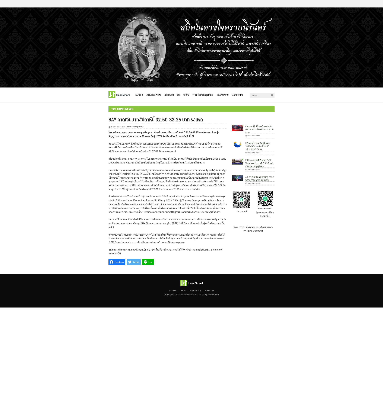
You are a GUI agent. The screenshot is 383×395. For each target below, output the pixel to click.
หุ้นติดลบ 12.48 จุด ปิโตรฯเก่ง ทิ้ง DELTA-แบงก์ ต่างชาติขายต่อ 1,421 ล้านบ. (259, 129)
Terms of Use (209, 290)
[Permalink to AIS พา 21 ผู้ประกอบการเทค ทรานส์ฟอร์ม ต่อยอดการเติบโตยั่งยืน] (237, 178)
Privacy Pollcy (195, 290)
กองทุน (186, 95)
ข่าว (178, 95)
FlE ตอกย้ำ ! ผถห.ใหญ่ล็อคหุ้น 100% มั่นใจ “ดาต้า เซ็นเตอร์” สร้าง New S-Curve (257, 146)
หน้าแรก (139, 95)
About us (172, 290)
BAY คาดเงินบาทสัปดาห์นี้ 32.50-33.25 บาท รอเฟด (155, 119)
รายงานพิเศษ (222, 95)
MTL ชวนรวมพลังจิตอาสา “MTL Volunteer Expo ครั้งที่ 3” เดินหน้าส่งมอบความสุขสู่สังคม (259, 163)
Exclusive (153, 95)
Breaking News (136, 126)
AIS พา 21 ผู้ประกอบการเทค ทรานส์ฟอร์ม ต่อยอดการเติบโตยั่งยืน (259, 178)
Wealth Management (202, 95)
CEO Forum (237, 95)
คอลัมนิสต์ (169, 95)
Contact (183, 290)
